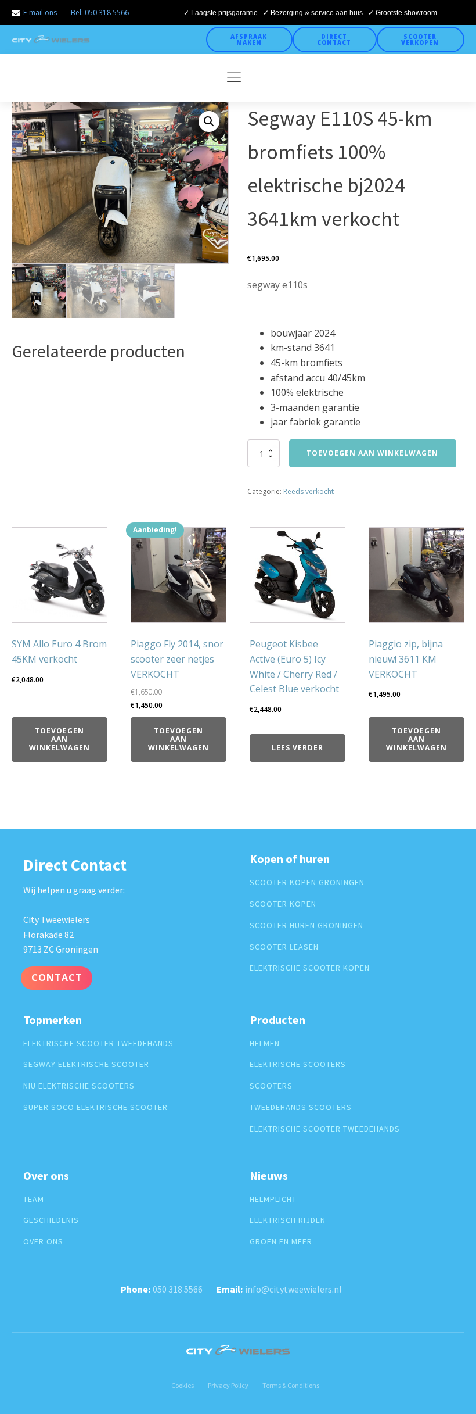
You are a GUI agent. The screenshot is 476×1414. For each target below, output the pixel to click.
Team (33, 1199)
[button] (209, 121)
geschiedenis (51, 1220)
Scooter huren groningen (306, 925)
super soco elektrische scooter (95, 1107)
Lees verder (297, 748)
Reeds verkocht (308, 491)
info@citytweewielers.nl (293, 1289)
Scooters (271, 1086)
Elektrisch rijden (288, 1220)
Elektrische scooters (298, 1064)
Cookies (182, 1385)
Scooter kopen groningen (307, 882)
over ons (43, 1242)
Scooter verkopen (420, 39)
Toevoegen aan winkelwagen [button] (59, 739)
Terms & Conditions (290, 1385)
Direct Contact (334, 39)
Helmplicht (273, 1199)
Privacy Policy (228, 1385)
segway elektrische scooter (86, 1064)
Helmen (265, 1043)
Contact (56, 977)
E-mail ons (40, 12)
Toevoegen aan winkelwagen (372, 453)
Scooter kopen (283, 904)
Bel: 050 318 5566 (100, 12)
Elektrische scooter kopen (310, 968)
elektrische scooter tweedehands (98, 1043)
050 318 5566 (178, 1289)
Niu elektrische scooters (79, 1086)
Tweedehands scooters (301, 1107)
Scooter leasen (284, 947)
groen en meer (281, 1242)
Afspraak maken (248, 39)
